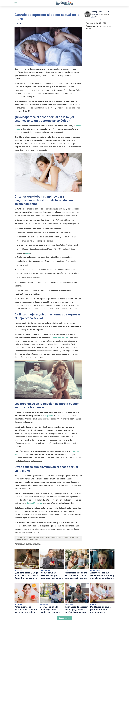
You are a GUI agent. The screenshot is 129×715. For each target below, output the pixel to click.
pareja (27, 253)
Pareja (67, 570)
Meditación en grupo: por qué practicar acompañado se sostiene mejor (100, 609)
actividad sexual (60, 338)
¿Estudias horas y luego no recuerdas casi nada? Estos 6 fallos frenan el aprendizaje (27, 575)
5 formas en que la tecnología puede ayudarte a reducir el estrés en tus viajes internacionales (50, 609)
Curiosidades (95, 570)
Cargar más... (64, 618)
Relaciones (18, 10)
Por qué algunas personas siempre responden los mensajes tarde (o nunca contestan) (52, 575)
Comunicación (45, 570)
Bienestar (18, 604)
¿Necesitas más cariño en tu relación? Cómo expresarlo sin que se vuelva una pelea (76, 575)
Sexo (25, 10)
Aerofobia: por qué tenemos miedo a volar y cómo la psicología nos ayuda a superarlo (102, 575)
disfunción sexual (34, 503)
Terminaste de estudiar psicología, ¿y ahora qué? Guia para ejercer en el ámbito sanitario (76, 609)
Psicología (18, 570)
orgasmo (49, 416)
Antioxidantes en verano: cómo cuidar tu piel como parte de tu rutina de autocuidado (26, 609)
